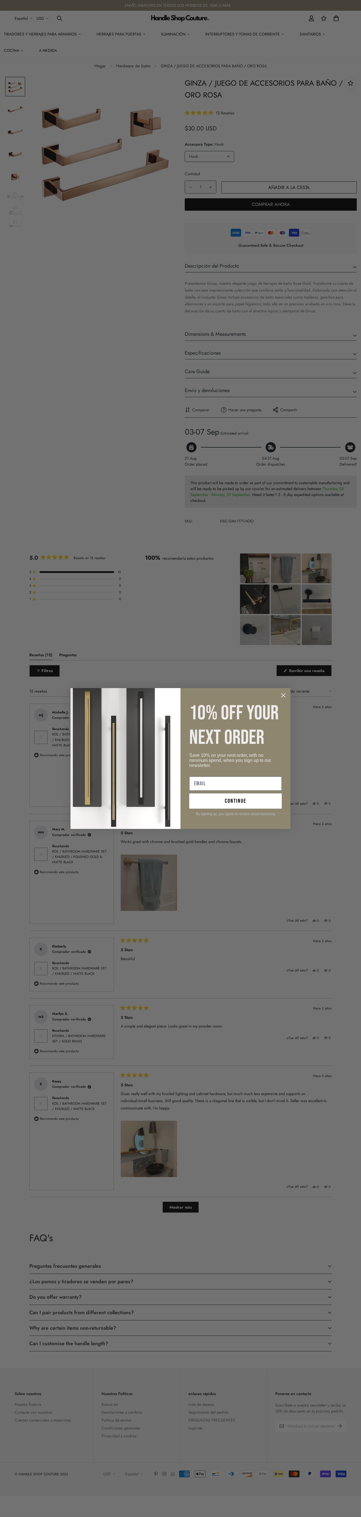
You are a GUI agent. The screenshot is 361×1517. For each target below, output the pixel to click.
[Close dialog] (283, 695)
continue (235, 801)
